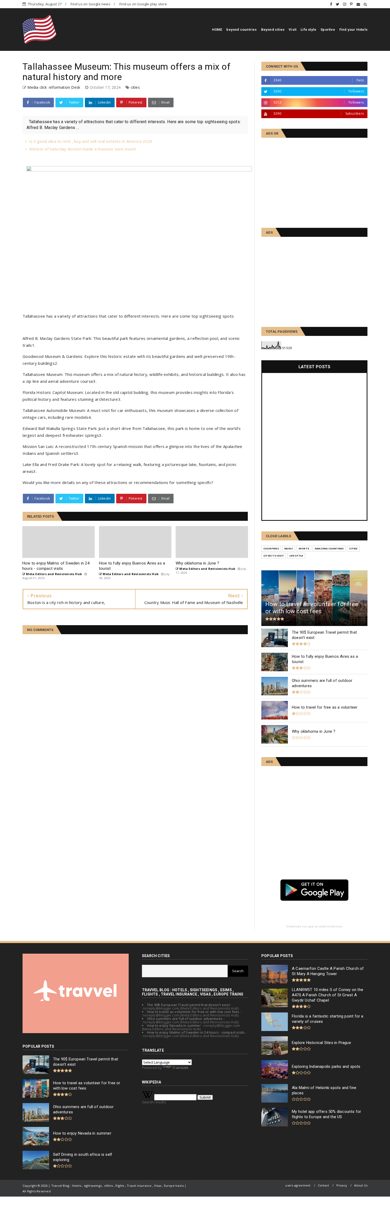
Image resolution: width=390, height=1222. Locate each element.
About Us (360, 1185)
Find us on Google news (90, 4)
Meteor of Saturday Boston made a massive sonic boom (82, 149)
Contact (323, 1185)
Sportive (327, 30)
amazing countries (329, 548)
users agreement (297, 1185)
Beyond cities (273, 30)
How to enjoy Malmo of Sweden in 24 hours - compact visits (196, 1032)
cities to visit (273, 555)
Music (288, 548)
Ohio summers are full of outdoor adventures (185, 1018)
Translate (180, 1067)
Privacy (341, 1185)
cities (135, 87)
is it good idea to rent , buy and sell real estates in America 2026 (90, 141)
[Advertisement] (314, 180)
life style (296, 555)
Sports (303, 548)
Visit (292, 30)
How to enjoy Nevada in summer (174, 1025)
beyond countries (241, 30)
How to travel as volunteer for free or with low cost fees (193, 1011)
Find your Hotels (353, 30)
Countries (271, 548)
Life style (308, 30)
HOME (217, 30)
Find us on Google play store (143, 4)
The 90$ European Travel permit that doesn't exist (188, 1004)
